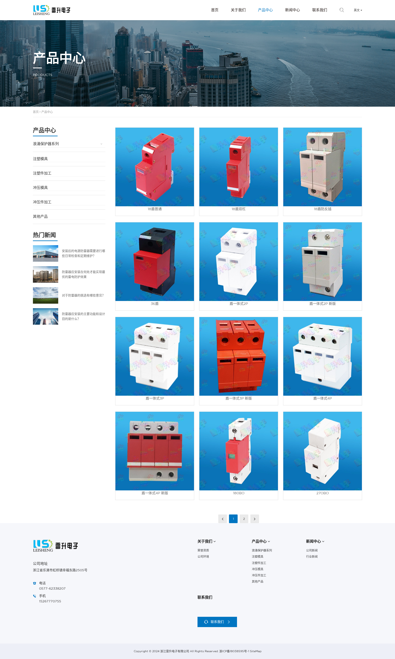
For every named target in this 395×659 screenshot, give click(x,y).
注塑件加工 (42, 173)
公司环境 (203, 556)
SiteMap (255, 651)
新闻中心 (292, 10)
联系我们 (319, 10)
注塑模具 (40, 159)
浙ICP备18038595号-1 (234, 651)
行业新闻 (312, 556)
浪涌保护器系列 (46, 144)
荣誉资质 (203, 550)
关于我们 (238, 10)
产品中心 (265, 10)
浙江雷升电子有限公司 (52, 10)
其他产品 (40, 216)
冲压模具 (40, 187)
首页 (214, 10)
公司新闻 (312, 550)
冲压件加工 (42, 202)
